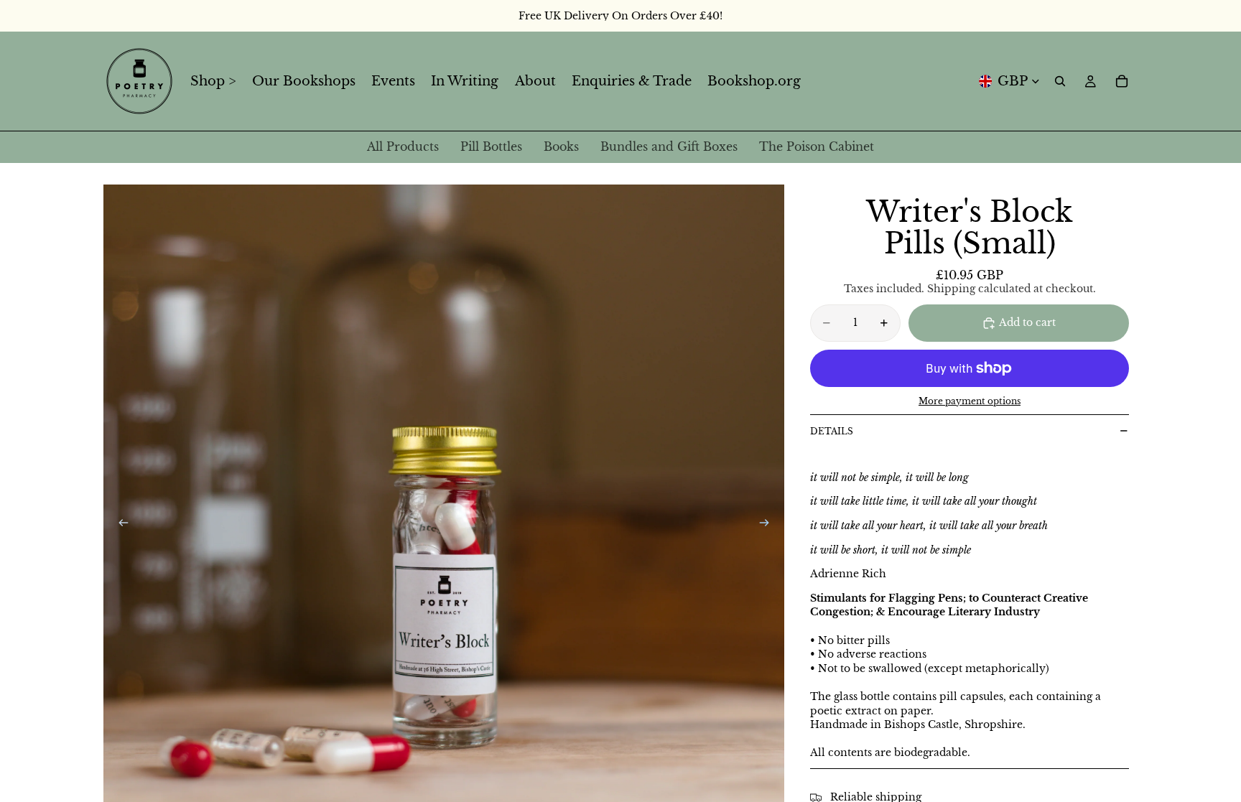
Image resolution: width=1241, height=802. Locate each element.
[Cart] (1122, 81)
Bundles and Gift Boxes (669, 146)
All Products (403, 146)
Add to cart (1027, 322)
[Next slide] (768, 525)
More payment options (970, 401)
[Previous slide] (119, 525)
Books (561, 146)
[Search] (1060, 81)
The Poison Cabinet (816, 146)
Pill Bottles (491, 146)
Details (831, 431)
